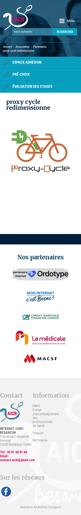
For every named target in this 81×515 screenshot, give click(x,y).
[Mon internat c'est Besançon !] (40, 296)
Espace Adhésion (27, 62)
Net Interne (40, 440)
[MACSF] (40, 358)
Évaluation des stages (32, 86)
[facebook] (6, 492)
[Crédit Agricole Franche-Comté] (41, 317)
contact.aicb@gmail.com (17, 460)
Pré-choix (21, 74)
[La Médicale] (40, 338)
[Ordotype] (40, 275)
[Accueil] (17, 19)
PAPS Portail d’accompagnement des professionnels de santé (41, 416)
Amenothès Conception (47, 507)
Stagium (38, 433)
